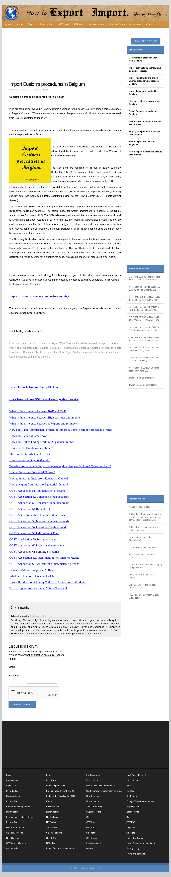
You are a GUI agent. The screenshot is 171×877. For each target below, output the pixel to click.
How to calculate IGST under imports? (142, 556)
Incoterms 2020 (97, 24)
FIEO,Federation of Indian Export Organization (143, 596)
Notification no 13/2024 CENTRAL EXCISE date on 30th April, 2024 (144, 308)
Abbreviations (12, 780)
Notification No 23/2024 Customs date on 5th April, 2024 (144, 369)
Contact (150, 24)
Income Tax (11, 801)
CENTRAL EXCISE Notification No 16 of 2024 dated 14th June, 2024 (144, 278)
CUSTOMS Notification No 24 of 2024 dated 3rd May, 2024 (143, 359)
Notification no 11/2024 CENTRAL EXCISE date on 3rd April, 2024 (144, 329)
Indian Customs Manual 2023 (125, 24)
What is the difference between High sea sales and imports (44, 417)
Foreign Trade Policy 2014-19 (140, 801)
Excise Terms (132, 811)
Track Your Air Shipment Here (142, 377)
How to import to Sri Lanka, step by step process (145, 153)
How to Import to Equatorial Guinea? (32, 472)
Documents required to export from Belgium (143, 59)
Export (31, 24)
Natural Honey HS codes (140, 506)
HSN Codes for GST (15, 827)
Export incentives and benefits (100, 785)
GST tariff (91, 832)
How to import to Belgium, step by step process (145, 123)
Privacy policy (132, 848)
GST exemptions (54, 832)
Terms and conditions (136, 853)
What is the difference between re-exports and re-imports (44, 423)
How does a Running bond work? (29, 460)
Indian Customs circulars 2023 (140, 843)
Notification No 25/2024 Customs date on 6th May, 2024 (144, 349)
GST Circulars (12, 838)
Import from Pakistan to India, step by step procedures (145, 566)
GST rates (63, 24)
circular (89, 848)
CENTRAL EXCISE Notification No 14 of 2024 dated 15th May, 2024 (144, 298)
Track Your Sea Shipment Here (143, 384)
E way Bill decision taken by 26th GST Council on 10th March (47, 582)
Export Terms (52, 811)
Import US (11, 785)
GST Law (90, 822)
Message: (14, 675)
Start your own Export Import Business (104, 790)
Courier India (12, 848)
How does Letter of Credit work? (29, 436)
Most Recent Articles (139, 268)
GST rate (130, 832)
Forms (49, 801)
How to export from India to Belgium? (141, 143)
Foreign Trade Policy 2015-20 (60, 790)
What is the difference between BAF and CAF (37, 411)
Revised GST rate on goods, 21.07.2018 (33, 570)
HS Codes (51, 822)
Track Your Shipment (136, 775)
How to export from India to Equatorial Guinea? (38, 484)
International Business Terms (19, 817)
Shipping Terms (133, 806)
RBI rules (79, 24)
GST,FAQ (130, 822)
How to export (93, 801)
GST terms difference (16, 843)
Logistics (130, 827)
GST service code (14, 832)
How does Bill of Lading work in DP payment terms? (41, 441)
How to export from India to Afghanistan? (141, 538)
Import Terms (12, 811)
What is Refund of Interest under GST (32, 576)
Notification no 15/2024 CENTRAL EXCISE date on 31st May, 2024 (144, 288)
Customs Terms (93, 811)
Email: (12, 666)
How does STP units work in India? (31, 448)
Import (19, 24)
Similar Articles (136, 49)
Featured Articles (137, 498)
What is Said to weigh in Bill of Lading (142, 576)
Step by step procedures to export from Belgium (145, 133)
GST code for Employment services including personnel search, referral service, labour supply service (145, 516)
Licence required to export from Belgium (144, 103)
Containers (131, 796)
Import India (132, 780)
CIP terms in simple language (142, 547)
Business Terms (53, 806)
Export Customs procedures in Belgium (143, 113)
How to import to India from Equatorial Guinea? (38, 478)
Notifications (52, 817)
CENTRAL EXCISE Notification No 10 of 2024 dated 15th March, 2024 (145, 339)
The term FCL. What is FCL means (30, 454)
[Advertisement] (65, 54)
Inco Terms (51, 780)
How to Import (93, 796)
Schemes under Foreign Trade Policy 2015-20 (142, 586)
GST (88, 817)
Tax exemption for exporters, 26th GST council (38, 588)
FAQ (128, 785)
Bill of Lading (46, 24)
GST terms (91, 838)
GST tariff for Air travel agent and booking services (143, 528)
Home (8, 24)
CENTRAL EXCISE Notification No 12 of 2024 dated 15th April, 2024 (144, 318)
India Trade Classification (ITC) (60, 796)
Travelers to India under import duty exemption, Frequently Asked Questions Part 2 (60, 466)
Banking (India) (13, 796)
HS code (130, 790)
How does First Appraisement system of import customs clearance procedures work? (60, 429)
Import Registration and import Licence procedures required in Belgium (144, 80)
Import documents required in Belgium (143, 92)
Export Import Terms (55, 785)
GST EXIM (51, 838)
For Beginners (93, 775)
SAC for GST (52, 827)
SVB (128, 817)
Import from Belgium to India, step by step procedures (145, 69)
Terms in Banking (94, 806)
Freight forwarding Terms (18, 806)
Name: (12, 658)
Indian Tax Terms (134, 838)
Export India (92, 780)
